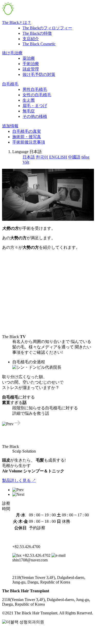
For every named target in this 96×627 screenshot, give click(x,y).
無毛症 (29, 111)
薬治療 (29, 58)
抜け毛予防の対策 (39, 74)
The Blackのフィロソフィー (47, 28)
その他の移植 (35, 116)
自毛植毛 (10, 84)
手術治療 (31, 63)
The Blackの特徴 (37, 33)
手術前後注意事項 (28, 142)
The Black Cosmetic (39, 44)
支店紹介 (31, 39)
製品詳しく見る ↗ (19, 480)
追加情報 (10, 126)
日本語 (29, 157)
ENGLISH (58, 157)
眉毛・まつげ (35, 105)
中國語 (74, 157)
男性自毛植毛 (35, 89)
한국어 (42, 157)
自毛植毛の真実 (26, 131)
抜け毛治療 (12, 53)
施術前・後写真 (26, 137)
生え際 (29, 100)
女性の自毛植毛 (37, 95)
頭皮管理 (31, 69)
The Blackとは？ (16, 22)
